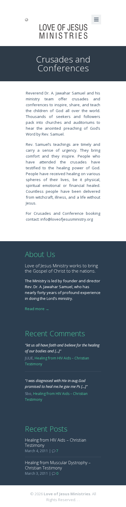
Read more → (37, 308)
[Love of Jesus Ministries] (63, 31)
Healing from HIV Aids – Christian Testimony (55, 442)
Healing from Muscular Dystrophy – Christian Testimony (58, 465)
